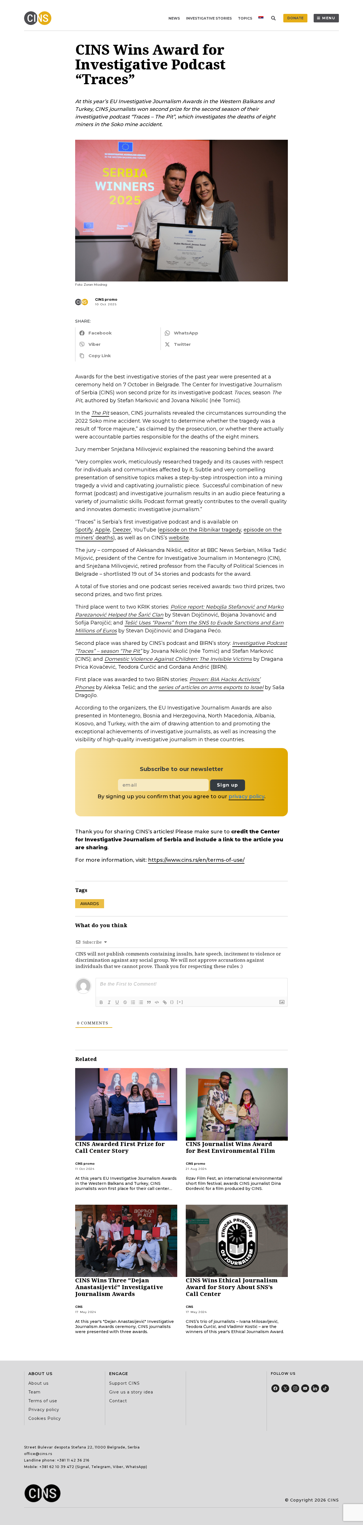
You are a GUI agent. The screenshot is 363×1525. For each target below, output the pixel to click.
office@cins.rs (38, 1454)
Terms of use (42, 1400)
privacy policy (246, 796)
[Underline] (117, 1002)
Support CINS (124, 1383)
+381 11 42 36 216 (73, 1460)
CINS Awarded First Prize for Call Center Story (120, 1147)
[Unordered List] (141, 1002)
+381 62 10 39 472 (56, 1467)
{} (172, 1002)
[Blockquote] (149, 1002)
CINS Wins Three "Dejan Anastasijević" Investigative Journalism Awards (119, 1287)
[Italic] (109, 1002)
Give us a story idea (131, 1392)
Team (34, 1392)
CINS (79, 1307)
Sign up (227, 785)
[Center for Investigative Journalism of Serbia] (39, 18)
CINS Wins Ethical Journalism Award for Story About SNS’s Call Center (232, 1287)
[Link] (165, 1002)
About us (38, 1383)
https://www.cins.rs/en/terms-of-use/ (196, 860)
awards (89, 903)
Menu (328, 18)
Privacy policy (43, 1409)
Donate (295, 18)
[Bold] (101, 1002)
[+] (180, 1002)
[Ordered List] (133, 1002)
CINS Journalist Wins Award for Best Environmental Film (230, 1147)
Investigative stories (209, 18)
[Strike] (125, 1002)
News (174, 18)
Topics (245, 18)
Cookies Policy (44, 1418)
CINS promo (106, 299)
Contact (118, 1400)
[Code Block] (157, 1002)
